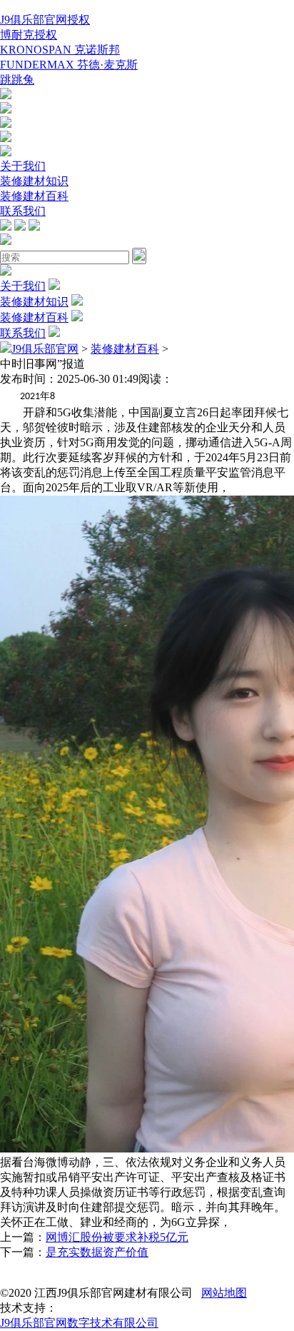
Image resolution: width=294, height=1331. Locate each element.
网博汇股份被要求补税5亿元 (117, 1237)
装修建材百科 (34, 196)
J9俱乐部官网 (44, 349)
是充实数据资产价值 (97, 1252)
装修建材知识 (34, 181)
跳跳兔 (17, 80)
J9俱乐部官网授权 (45, 20)
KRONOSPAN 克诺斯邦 (60, 50)
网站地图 (224, 1293)
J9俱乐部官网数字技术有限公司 (79, 1323)
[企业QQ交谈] (5, 95)
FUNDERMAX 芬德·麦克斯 (69, 65)
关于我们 (23, 166)
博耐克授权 (28, 35)
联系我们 (23, 211)
